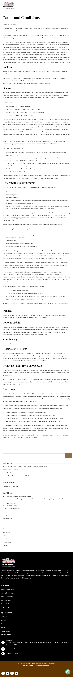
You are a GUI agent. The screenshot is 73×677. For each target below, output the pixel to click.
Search (68, 455)
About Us (4, 616)
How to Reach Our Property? (11, 473)
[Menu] (70, 5)
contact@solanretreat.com (15, 649)
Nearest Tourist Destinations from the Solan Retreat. (18, 476)
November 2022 (7, 522)
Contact (3, 620)
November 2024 (7, 518)
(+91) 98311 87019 (12, 653)
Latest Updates (6, 635)
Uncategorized (7, 542)
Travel (5, 539)
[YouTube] (16, 673)
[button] (68, 672)
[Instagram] (12, 673)
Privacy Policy (28, 665)
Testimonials (5, 631)
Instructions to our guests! (10, 469)
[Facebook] (3, 673)
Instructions (6, 532)
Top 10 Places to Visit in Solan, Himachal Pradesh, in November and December (25, 466)
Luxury (5, 535)
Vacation (5, 545)
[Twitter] (7, 673)
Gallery (3, 627)
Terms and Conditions (42, 665)
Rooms (3, 624)
